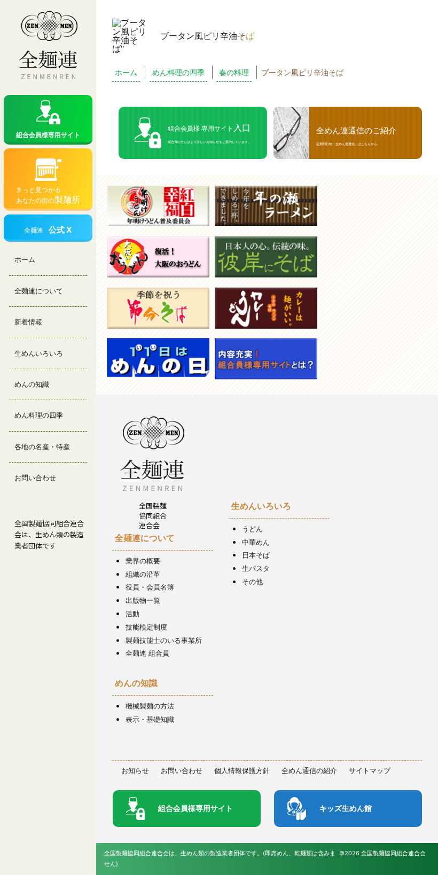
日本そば (256, 555)
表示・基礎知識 (150, 719)
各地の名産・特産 (42, 446)
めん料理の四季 (38, 415)
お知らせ (135, 770)
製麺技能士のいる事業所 (164, 640)
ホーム (24, 259)
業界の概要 (143, 560)
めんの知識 (31, 384)
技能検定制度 (146, 627)
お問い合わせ (35, 477)
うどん (252, 528)
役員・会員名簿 (150, 587)
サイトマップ (369, 770)
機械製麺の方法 (150, 706)
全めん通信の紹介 (309, 770)
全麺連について (38, 291)
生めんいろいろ (38, 353)
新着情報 (28, 321)
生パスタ (256, 568)
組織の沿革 (143, 574)
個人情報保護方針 (242, 770)
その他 (252, 581)
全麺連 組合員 (147, 653)
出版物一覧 (143, 600)
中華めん (256, 542)
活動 (132, 613)
